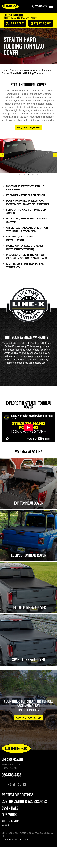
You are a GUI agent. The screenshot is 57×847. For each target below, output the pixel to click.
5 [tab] (38, 175)
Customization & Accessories (25, 70)
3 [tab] (29, 175)
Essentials (10, 808)
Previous (2, 155)
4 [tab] (33, 175)
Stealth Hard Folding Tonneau (27, 73)
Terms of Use (11, 839)
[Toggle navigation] (51, 6)
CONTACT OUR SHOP (28, 718)
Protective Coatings (17, 794)
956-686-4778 (11, 774)
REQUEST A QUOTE (28, 127)
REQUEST (42, 23)
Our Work (9, 814)
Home (5, 70)
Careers (5, 824)
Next (55, 155)
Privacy (24, 839)
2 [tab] (25, 175)
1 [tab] (20, 175)
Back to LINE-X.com (10, 820)
